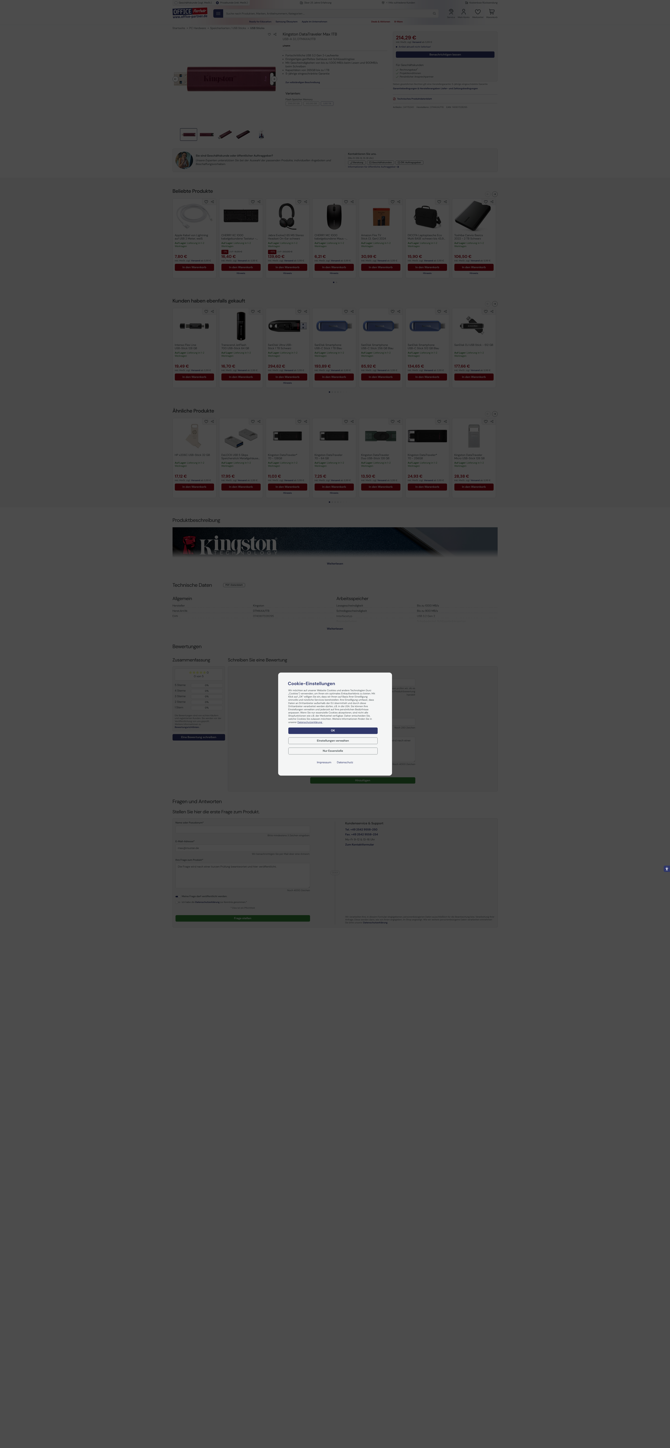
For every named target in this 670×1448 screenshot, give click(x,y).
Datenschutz (345, 762)
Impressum (324, 762)
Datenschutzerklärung (310, 722)
